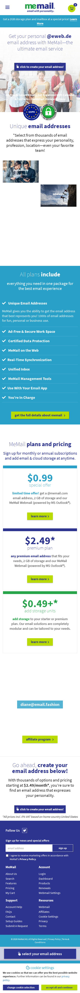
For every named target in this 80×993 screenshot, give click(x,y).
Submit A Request (17, 926)
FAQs (9, 912)
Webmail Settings (49, 893)
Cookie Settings (48, 916)
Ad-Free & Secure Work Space (31, 331)
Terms (43, 926)
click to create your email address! (41, 67)
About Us (11, 874)
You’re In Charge (21, 397)
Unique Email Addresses (27, 303)
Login (42, 874)
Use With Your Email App (27, 388)
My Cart (10, 893)
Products (44, 883)
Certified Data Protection (28, 341)
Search (10, 878)
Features (11, 883)
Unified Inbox (18, 369)
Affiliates (44, 912)
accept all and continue (59, 987)
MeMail (21, 939)
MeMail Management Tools (29, 378)
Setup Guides (14, 921)
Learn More (39, 579)
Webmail (44, 907)
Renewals (45, 888)
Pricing (10, 888)
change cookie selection (21, 987)
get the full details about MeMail (39, 415)
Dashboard (46, 878)
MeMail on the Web (23, 350)
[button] (71, 8)
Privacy (43, 921)
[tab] (40, 303)
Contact (10, 916)
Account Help (14, 907)
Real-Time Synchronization (29, 359)
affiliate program (38, 739)
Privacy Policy (54, 939)
